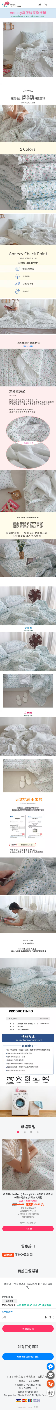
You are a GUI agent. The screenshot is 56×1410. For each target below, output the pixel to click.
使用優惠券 (7, 1311)
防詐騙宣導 (34, 1380)
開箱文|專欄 (43, 1376)
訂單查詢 (20, 1380)
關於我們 (18, 1376)
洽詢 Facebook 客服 (29, 1356)
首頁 (9, 1376)
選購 (29, 1228)
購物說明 (30, 1376)
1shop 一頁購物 (33, 1407)
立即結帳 (29, 1328)
